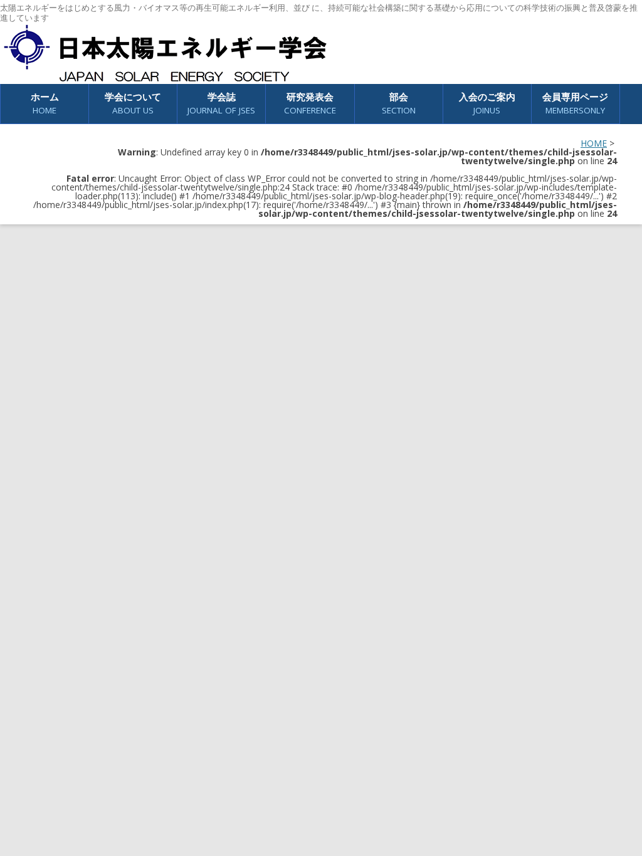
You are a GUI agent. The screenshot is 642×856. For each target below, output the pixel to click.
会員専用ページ (575, 103)
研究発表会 (310, 103)
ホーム (45, 103)
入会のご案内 (487, 103)
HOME (594, 143)
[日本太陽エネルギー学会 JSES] (165, 53)
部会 (399, 103)
